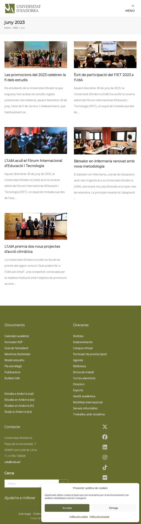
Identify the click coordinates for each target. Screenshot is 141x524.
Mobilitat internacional (87, 402)
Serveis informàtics (85, 408)
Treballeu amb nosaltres (89, 414)
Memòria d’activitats (17, 354)
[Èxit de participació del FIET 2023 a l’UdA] (105, 54)
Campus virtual (83, 348)
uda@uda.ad (12, 462)
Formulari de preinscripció (90, 354)
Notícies (78, 336)
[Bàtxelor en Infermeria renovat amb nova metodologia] (105, 140)
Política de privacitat (99, 516)
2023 (15, 27)
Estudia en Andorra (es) (19, 400)
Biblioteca (79, 366)
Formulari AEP (13, 342)
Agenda (78, 360)
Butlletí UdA (12, 378)
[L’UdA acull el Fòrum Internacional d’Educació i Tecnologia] (35, 140)
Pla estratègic (13, 366)
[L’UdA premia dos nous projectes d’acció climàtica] (35, 226)
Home (7, 27)
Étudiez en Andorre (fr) (19, 406)
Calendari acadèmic (16, 336)
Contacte (12, 427)
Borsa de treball (83, 372)
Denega (113, 507)
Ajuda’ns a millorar (19, 498)
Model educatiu (14, 360)
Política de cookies (79, 516)
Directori (78, 384)
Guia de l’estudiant (16, 348)
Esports (78, 390)
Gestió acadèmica (84, 396)
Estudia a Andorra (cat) (19, 394)
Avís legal (25, 513)
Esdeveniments (83, 342)
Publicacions (12, 372)
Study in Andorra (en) (18, 412)
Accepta (67, 507)
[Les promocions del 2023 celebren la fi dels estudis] (35, 54)
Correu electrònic (84, 378)
